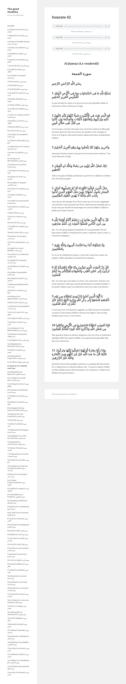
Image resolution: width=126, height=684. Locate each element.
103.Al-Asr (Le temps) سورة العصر (16, 607)
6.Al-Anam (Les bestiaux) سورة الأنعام (18, 61)
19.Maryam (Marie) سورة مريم (17, 127)
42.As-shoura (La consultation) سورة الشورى (18, 255)
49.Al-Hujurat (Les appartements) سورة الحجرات (17, 297)
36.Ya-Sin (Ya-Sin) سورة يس (16, 223)
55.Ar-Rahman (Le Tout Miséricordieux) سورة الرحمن (17, 329)
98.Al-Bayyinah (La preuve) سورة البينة (17, 577)
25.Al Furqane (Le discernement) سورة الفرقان (17, 160)
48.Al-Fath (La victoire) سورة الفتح (17, 291)
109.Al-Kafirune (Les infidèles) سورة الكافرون (18, 643)
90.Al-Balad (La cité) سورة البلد (17, 535)
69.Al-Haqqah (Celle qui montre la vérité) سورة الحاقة (17, 409)
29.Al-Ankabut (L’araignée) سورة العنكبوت (16, 184)
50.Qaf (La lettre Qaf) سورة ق (17, 302)
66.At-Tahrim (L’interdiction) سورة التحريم (17, 391)
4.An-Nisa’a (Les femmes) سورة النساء (18, 49)
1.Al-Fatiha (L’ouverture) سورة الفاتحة (18, 31)
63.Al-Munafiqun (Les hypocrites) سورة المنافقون (16, 373)
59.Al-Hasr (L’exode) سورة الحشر (16, 351)
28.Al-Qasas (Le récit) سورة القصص (16, 178)
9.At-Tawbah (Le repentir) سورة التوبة (16, 77)
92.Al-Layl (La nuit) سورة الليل (17, 544)
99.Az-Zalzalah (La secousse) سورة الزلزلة (17, 583)
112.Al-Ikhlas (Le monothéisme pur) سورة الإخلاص (18, 661)
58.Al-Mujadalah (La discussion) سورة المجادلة (15, 345)
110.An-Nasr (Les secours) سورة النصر (18, 649)
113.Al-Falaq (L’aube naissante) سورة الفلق (18, 667)
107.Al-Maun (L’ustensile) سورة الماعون (18, 631)
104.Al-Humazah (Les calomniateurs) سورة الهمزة (16, 613)
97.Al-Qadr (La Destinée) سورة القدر (18, 571)
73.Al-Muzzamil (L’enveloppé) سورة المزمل (17, 431)
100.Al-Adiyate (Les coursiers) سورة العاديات (17, 589)
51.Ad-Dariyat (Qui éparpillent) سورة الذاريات (18, 307)
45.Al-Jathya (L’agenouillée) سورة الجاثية (17, 273)
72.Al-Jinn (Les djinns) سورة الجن (17, 425)
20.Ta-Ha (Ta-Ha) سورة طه (16, 131)
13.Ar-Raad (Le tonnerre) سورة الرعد (18, 94)
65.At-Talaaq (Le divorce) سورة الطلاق (18, 385)
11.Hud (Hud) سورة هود (15, 85)
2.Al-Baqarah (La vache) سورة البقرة (17, 37)
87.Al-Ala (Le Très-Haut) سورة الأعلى (17, 520)
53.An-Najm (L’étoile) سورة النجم (18, 318)
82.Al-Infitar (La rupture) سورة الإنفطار (18, 490)
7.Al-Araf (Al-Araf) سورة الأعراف (18, 66)
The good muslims (13, 10)
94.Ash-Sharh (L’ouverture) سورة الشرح (17, 555)
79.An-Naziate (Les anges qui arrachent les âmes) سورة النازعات (17, 468)
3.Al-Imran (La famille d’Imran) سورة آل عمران (18, 43)
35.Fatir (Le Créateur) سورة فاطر (16, 218)
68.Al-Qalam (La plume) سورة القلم (17, 403)
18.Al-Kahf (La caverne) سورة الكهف (17, 122)
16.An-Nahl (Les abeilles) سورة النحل (18, 110)
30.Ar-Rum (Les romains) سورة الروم (18, 190)
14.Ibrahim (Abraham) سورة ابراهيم (17, 100)
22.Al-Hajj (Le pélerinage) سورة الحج (18, 141)
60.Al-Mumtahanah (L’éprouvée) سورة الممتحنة (16, 357)
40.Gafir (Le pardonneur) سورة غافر (18, 243)
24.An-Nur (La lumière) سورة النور (17, 154)
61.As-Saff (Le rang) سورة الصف (18, 362)
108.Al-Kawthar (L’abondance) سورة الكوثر (18, 637)
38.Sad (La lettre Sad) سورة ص (17, 232)
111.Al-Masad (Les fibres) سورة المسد (18, 655)
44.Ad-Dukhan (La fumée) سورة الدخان (18, 267)
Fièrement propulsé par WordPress (64, 394)
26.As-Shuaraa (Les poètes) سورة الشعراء (16, 166)
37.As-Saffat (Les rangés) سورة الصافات (18, 227)
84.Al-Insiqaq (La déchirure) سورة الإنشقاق (17, 502)
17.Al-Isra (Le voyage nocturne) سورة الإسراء (18, 116)
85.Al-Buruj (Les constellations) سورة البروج (18, 508)
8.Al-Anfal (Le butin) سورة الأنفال (16, 70)
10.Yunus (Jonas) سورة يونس (16, 82)
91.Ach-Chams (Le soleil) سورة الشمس (17, 539)
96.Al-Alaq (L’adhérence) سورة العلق (18, 565)
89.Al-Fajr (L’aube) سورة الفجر (17, 531)
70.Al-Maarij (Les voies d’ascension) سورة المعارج (16, 415)
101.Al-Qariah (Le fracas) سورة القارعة (18, 595)
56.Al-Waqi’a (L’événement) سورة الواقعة (17, 335)
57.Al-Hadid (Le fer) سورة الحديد (18, 340)
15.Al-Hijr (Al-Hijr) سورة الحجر (17, 105)
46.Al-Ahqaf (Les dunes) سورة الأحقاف (17, 279)
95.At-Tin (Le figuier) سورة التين (18, 560)
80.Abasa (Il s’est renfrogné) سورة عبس (17, 475)
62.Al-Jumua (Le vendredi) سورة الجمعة (17, 367)
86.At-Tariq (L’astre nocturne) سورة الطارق (17, 514)
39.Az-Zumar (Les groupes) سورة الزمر (16, 237)
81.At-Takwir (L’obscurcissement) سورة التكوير (16, 482)
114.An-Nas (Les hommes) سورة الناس (18, 673)
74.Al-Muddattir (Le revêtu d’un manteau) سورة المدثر (16, 437)
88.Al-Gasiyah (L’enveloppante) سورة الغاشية (18, 526)
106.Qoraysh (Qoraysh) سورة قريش (17, 625)
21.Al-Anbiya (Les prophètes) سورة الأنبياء (17, 135)
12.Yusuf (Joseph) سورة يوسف (17, 89)
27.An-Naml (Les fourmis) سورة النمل (18, 172)
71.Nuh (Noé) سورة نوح (15, 420)
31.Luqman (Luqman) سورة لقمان (16, 196)
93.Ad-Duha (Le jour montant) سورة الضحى (18, 549)
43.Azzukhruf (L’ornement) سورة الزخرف (16, 261)
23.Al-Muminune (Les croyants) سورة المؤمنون (18, 147)
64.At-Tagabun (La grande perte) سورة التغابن (16, 379)
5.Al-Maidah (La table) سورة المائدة (17, 55)
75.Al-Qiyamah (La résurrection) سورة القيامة (16, 443)
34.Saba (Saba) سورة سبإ (15, 213)
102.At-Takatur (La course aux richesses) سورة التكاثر (18, 601)
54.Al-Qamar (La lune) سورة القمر (17, 323)
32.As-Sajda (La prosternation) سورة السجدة (18, 202)
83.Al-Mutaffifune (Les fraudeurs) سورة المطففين (16, 496)
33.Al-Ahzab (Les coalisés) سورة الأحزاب (18, 208)
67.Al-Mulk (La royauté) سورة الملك (17, 397)
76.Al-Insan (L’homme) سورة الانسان (17, 449)
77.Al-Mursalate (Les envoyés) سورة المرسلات (18, 455)
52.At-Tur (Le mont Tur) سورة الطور (17, 313)
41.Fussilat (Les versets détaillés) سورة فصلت (15, 249)
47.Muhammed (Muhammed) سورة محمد (17, 285)
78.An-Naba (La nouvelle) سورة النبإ (18, 461)
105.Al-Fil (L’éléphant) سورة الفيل (17, 619)
